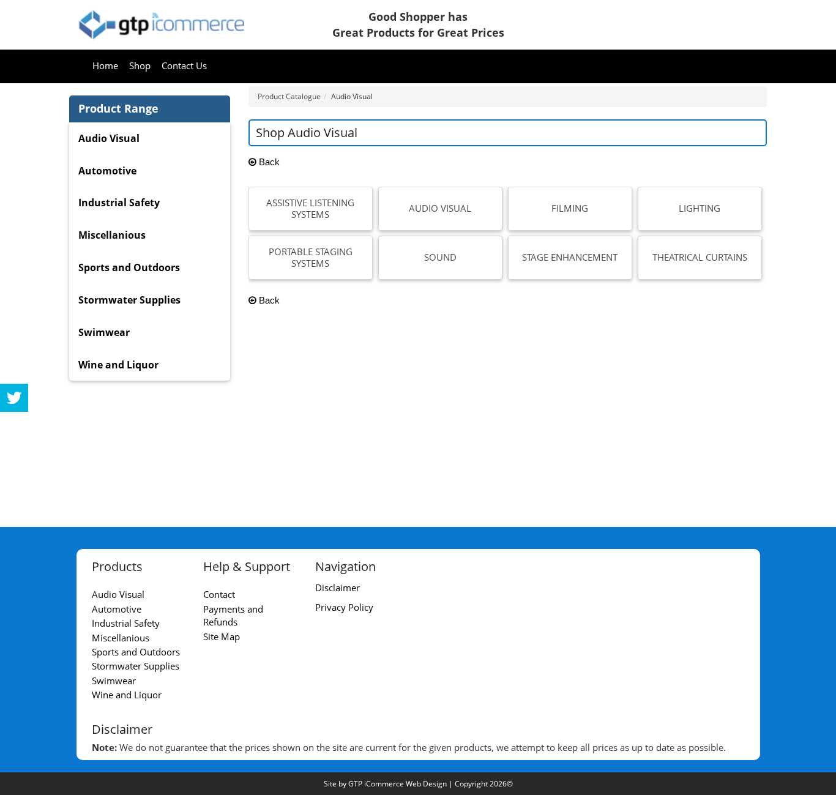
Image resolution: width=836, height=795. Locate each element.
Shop (140, 65)
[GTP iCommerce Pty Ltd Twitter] (14, 398)
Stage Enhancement (570, 257)
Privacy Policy (344, 607)
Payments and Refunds (233, 615)
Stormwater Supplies (129, 300)
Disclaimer (337, 587)
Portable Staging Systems (311, 257)
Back (268, 162)
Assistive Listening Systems (310, 208)
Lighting (699, 208)
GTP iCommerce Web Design (397, 783)
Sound (440, 257)
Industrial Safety (119, 202)
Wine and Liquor (118, 364)
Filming (569, 208)
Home (105, 65)
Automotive (107, 170)
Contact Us (184, 65)
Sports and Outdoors (129, 267)
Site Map (221, 636)
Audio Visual (440, 208)
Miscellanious (112, 235)
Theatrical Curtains (699, 257)
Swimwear (104, 332)
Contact (219, 594)
